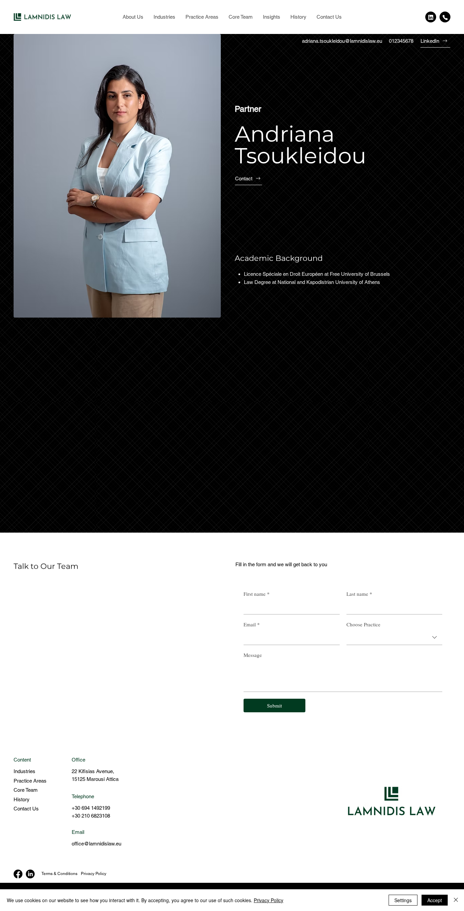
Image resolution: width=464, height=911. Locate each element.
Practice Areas (30, 781)
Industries (24, 771)
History (22, 799)
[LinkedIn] (30, 874)
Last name (359, 594)
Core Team (26, 790)
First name (257, 594)
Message (253, 655)
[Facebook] (18, 874)
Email (252, 624)
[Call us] (445, 17)
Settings (403, 900)
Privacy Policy (93, 873)
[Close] (456, 900)
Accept (434, 900)
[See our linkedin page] (430, 17)
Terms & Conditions (59, 873)
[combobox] (394, 637)
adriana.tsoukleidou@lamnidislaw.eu (342, 41)
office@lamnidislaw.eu (96, 843)
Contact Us (26, 808)
